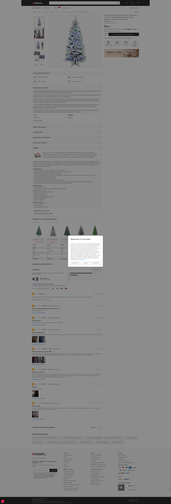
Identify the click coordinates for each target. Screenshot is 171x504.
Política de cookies (81, 259)
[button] (3, 501)
